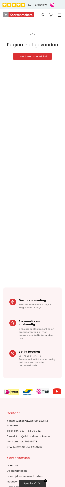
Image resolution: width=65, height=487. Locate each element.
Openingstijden (17, 471)
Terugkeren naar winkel (32, 56)
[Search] (43, 15)
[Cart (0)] (50, 14)
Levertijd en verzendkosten (25, 476)
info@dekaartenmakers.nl (33, 436)
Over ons (12, 465)
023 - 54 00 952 (30, 430)
